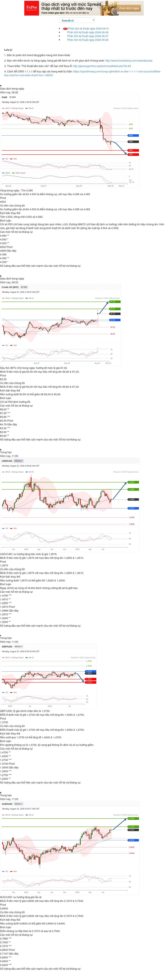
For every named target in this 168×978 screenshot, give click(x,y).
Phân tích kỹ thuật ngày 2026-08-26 (87, 40)
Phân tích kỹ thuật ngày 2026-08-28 (87, 32)
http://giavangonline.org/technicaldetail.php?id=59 (102, 66)
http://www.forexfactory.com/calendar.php (128, 60)
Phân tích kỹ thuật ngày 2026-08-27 (87, 36)
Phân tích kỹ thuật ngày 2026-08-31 (88, 28)
